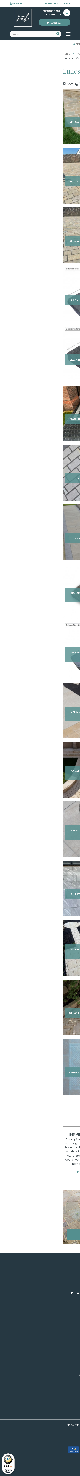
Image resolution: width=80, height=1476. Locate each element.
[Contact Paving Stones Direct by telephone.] (65, 12)
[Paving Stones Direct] (23, 17)
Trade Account (58, 3)
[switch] (8, 1471)
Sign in (17, 3)
